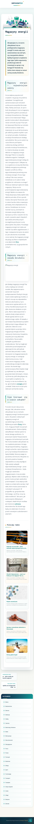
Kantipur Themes (24, 820)
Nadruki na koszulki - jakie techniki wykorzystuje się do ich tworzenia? (16, 547)
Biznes (6, 702)
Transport (7, 778)
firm (17, 242)
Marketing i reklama (10, 727)
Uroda (6, 791)
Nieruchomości (9, 740)
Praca (6, 748)
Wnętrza (7, 799)
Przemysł (7, 757)
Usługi (6, 795)
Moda (6, 731)
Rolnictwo (7, 761)
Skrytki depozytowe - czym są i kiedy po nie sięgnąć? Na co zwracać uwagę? (16, 575)
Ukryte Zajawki (9, 786)
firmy (20, 424)
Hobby (6, 719)
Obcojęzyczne (8, 744)
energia (19, 384)
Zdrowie (7, 803)
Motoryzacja (8, 736)
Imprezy (7, 723)
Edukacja (7, 714)
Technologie (8, 774)
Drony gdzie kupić (12, 655)
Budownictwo (8, 706)
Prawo (6, 752)
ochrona (18, 504)
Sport (6, 769)
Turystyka (7, 782)
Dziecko (7, 710)
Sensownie (17, 2)
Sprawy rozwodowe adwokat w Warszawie (16, 628)
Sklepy (7, 765)
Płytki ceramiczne (12, 601)
